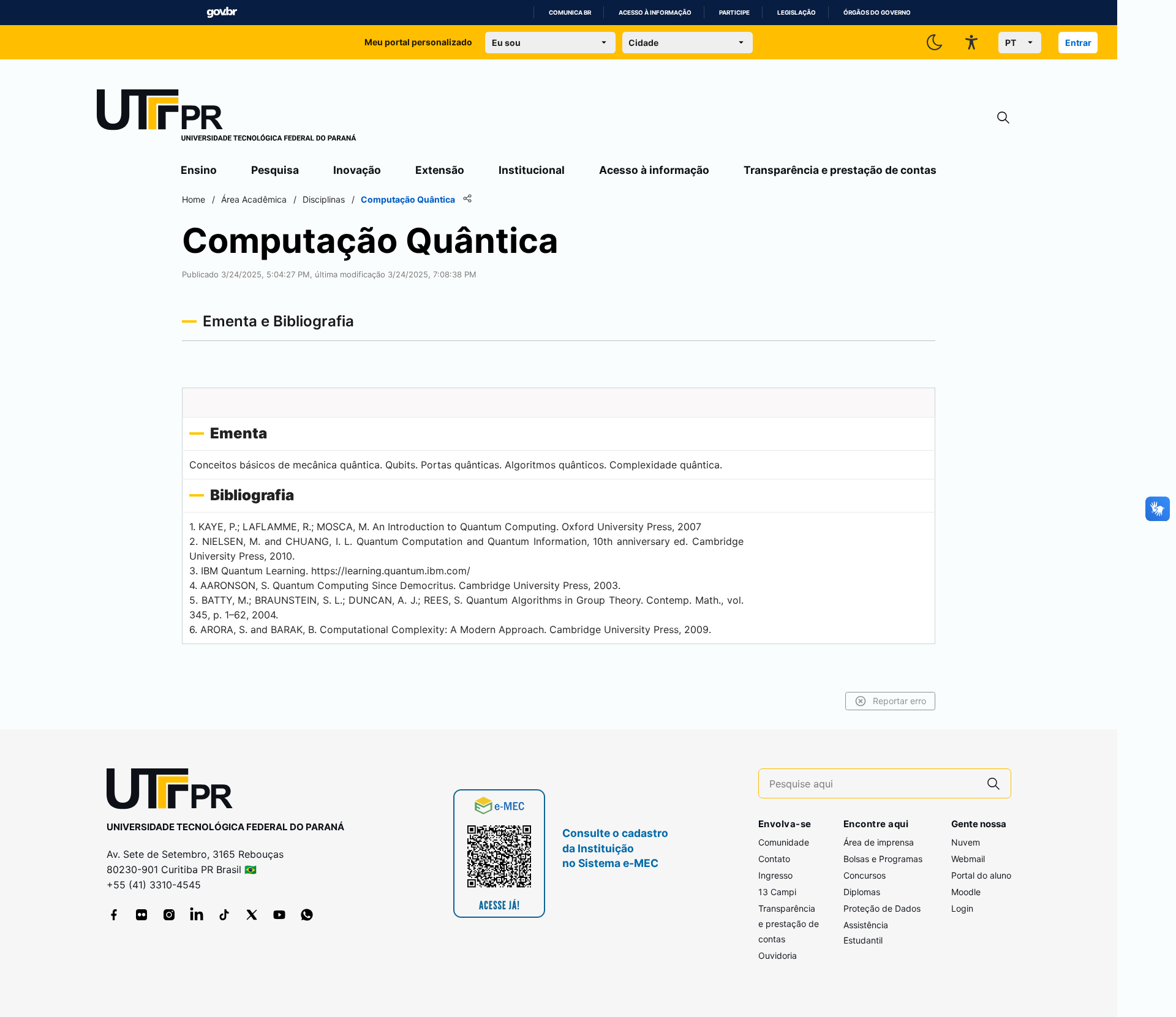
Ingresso (775, 875)
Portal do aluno (981, 875)
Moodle (966, 892)
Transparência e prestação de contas (840, 169)
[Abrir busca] (1003, 118)
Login (962, 908)
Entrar (1078, 42)
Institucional (532, 169)
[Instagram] (169, 914)
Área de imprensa (878, 842)
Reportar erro (899, 701)
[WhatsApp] (307, 914)
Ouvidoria (777, 955)
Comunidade (783, 842)
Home (193, 199)
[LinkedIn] (196, 914)
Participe (734, 12)
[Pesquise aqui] (993, 783)
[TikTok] (224, 914)
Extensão (439, 169)
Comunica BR (570, 12)
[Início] (226, 117)
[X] (251, 914)
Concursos (864, 875)
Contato (774, 859)
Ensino (199, 169)
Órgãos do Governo (877, 12)
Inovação (357, 169)
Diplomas (861, 892)
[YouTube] (279, 914)
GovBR (221, 12)
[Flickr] (141, 914)
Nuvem (965, 842)
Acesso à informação (655, 12)
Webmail (968, 859)
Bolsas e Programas (882, 859)
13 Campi (777, 892)
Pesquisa (275, 169)
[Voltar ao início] (174, 791)
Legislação (796, 12)
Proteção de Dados (882, 908)
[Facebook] (114, 914)
